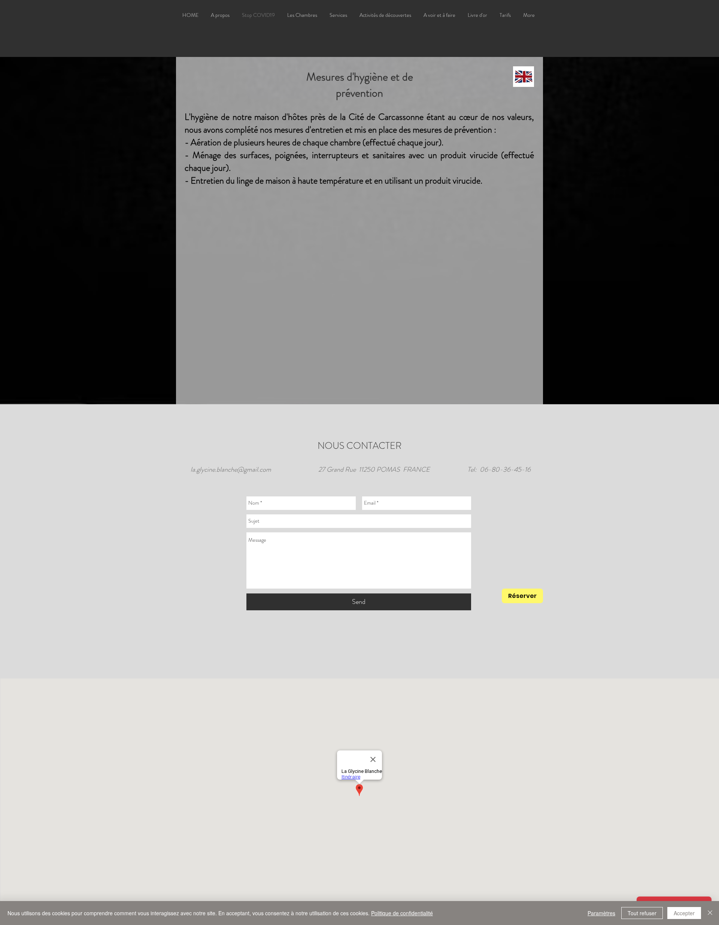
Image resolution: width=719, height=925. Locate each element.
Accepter (684, 913)
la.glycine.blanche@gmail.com (231, 469)
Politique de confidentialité (402, 913)
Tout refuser (642, 913)
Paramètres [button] (601, 913)
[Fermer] (710, 913)
